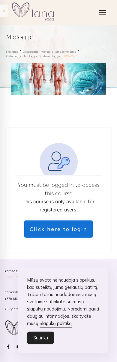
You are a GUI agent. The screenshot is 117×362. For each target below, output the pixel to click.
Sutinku (40, 338)
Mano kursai (28, 160)
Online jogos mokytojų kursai (45, 68)
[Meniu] (103, 12)
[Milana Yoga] (33, 12)
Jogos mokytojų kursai (38, 56)
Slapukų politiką (56, 323)
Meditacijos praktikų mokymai (45, 80)
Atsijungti (25, 172)
